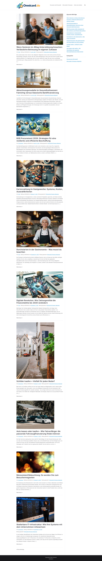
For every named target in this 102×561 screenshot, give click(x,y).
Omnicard (55, 557)
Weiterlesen (19, 64)
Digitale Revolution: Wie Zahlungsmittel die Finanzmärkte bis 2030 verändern (75, 41)
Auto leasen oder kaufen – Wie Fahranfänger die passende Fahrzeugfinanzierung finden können (75, 50)
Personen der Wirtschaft (55, 5)
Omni (19, 52)
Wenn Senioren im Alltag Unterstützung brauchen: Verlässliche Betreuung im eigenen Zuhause (76, 19)
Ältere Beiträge (20, 549)
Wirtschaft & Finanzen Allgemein (50, 52)
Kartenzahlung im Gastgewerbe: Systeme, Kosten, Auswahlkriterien (74, 33)
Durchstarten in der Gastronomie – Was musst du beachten (76, 37)
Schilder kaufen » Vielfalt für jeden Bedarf (35, 381)
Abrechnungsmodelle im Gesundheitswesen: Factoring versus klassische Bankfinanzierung (75, 25)
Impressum (51, 558)
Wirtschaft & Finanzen (67, 5)
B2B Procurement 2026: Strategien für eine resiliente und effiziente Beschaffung (76, 29)
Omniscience (20, 143)
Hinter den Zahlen (78, 5)
